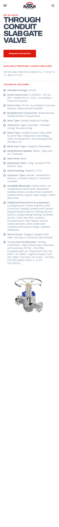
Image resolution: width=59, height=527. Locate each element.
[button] (5, 5)
